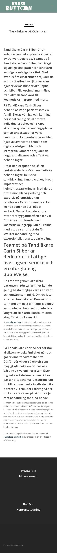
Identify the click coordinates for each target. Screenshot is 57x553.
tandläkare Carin (14, 322)
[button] (52, 6)
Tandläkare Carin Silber (13, 437)
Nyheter (29, 24)
